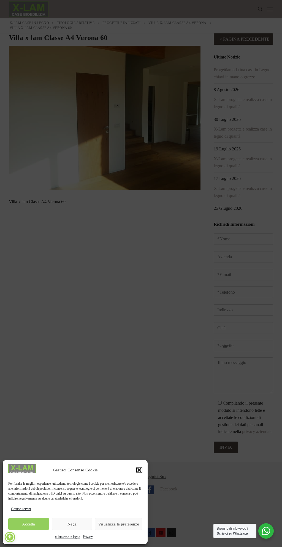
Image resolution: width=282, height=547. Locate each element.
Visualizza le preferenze (118, 524)
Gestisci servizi (21, 509)
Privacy (88, 537)
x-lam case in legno (67, 537)
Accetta (28, 524)
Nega (72, 524)
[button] (139, 470)
